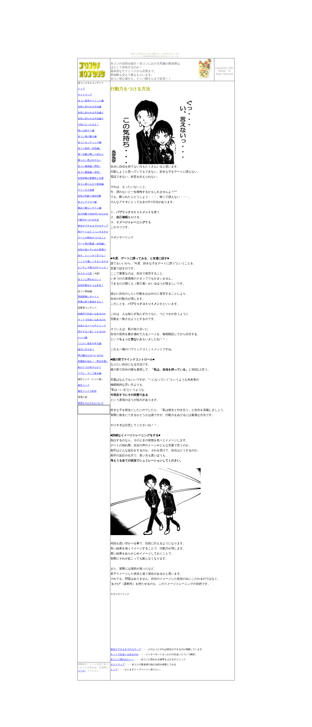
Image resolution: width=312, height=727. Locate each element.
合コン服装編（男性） (89, 166)
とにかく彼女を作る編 (89, 343)
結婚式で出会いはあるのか (92, 313)
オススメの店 (85, 273)
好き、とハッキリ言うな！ (92, 255)
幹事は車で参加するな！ (91, 301)
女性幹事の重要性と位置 (91, 178)
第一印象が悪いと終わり (91, 154)
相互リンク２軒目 (87, 391)
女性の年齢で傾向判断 (89, 196)
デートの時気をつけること (92, 237)
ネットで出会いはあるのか (92, 319)
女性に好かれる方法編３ (91, 118)
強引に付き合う (86, 349)
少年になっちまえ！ (88, 124)
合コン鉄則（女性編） (89, 148)
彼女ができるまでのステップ (93, 225)
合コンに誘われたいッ (89, 279)
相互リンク (84, 385)
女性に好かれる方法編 (89, 106)
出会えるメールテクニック (92, 325)
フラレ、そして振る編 (89, 373)
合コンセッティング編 (89, 142)
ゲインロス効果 (86, 190)
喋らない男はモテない (89, 160)
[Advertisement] (152, 245)
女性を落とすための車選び (92, 249)
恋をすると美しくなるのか (92, 331)
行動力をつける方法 (88, 219)
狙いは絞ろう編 (86, 130)
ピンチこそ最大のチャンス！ (93, 267)
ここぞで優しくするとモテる (93, 261)
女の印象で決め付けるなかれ (93, 213)
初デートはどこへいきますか (93, 231)
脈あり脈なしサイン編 (89, 208)
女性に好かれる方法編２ (91, 112)
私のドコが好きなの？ (89, 367)
